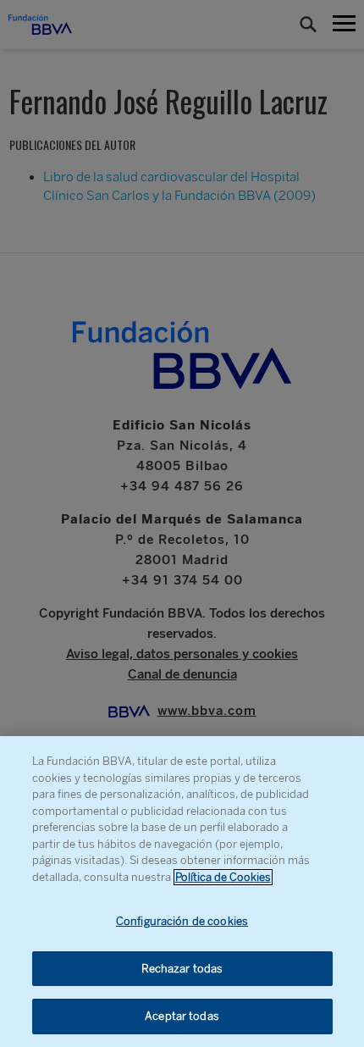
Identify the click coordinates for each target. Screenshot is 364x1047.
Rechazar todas (182, 968)
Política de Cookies (223, 877)
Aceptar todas (182, 1016)
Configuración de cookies (182, 921)
